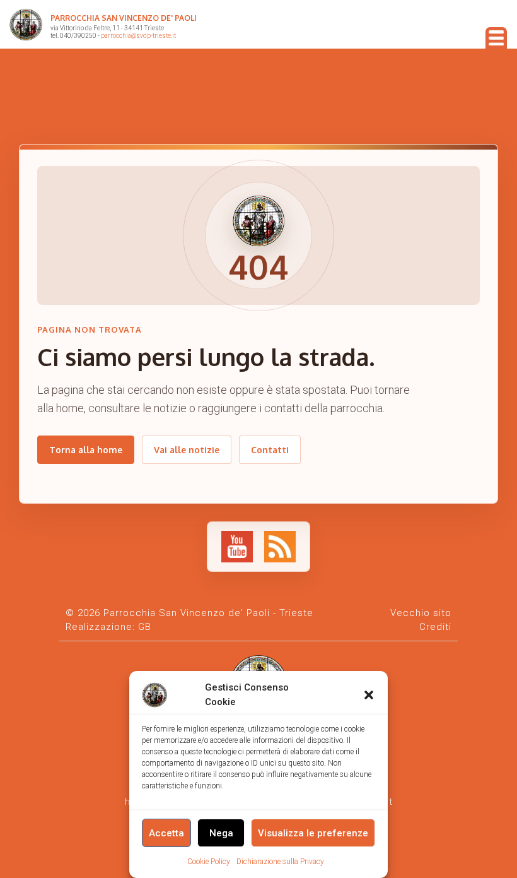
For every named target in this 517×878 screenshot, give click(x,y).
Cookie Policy (208, 861)
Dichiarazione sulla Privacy (280, 861)
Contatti (270, 449)
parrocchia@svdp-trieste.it (138, 35)
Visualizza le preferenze (313, 833)
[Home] (25, 27)
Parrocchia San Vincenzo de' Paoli (123, 18)
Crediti (435, 626)
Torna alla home (85, 449)
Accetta (166, 833)
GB (144, 626)
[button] (369, 695)
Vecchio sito (420, 613)
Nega (221, 833)
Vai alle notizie (186, 449)
